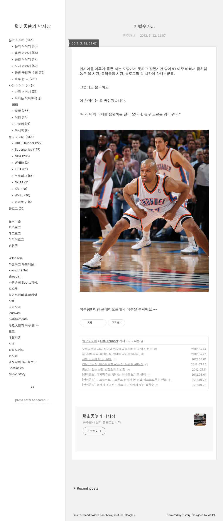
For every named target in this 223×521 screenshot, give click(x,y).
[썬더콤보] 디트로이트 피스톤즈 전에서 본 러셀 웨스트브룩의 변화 (124, 379)
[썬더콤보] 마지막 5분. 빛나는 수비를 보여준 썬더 (114, 374)
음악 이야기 (21, 40)
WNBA (21, 162)
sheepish (15, 276)
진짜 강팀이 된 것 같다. (97, 359)
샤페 (12, 343)
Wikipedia (16, 258)
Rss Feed (78, 515)
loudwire (15, 313)
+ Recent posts (85, 488)
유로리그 (24, 175)
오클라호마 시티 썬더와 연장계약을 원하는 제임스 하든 (117, 349)
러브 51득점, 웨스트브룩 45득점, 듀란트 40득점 (113, 364)
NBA (22, 156)
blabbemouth (18, 319)
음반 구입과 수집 (29, 72)
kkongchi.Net (18, 270)
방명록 (13, 245)
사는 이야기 (21, 85)
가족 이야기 (25, 91)
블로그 (17, 208)
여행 (21, 117)
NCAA (22, 182)
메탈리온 (15, 337)
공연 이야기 (25, 59)
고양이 (22, 124)
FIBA (21, 169)
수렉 (12, 301)
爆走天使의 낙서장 (33, 26)
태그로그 (15, 233)
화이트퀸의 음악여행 (23, 294)
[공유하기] (96, 323)
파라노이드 (16, 349)
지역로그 (15, 227)
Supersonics (27, 149)
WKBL (22, 195)
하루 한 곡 (25, 79)
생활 (22, 110)
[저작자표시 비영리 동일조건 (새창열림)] (131, 323)
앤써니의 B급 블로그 (23, 362)
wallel (211, 515)
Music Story (17, 374)
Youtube (118, 515)
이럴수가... (144, 26)
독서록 (21, 130)
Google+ (130, 515)
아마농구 (23, 202)
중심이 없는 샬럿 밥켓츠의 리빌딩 (103, 369)
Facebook (106, 515)
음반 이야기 (26, 52)
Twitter (94, 515)
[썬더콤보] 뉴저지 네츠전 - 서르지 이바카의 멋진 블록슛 (118, 384)
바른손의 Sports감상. (23, 282)
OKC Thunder (28, 143)
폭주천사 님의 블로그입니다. (102, 422)
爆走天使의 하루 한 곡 (24, 325)
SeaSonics (16, 368)
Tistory (186, 515)
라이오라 (15, 307)
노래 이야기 (26, 66)
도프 (12, 331)
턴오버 (13, 356)
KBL (20, 189)
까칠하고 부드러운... (23, 264)
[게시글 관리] (101, 323)
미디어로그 (16, 239)
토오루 (13, 288)
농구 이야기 (21, 137)
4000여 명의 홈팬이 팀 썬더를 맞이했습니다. (111, 354)
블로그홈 (15, 221)
